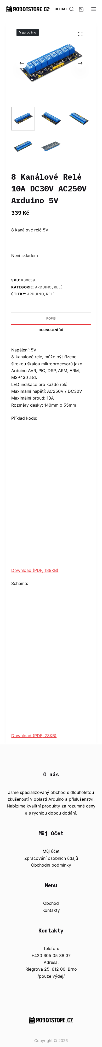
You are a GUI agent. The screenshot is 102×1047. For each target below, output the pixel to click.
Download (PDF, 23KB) (33, 735)
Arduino (43, 287)
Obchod (51, 903)
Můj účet (51, 851)
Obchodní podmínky (51, 865)
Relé (58, 287)
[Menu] (93, 9)
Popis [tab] (51, 318)
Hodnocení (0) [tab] (51, 330)
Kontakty (51, 910)
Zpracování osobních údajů (51, 858)
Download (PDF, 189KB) (34, 570)
